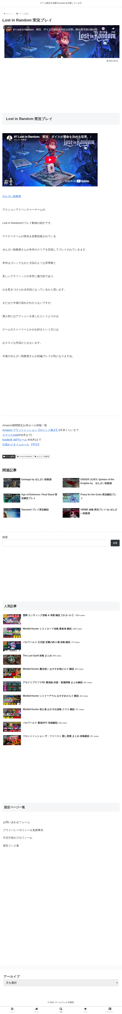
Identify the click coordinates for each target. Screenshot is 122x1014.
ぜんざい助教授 (11, 196)
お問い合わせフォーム (16, 822)
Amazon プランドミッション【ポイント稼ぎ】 (30, 430)
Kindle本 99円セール (14, 439)
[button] (112, 543)
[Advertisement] (61, 85)
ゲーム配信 (10, 457)
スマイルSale (10, 434)
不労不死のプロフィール (17, 837)
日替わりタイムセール (15, 444)
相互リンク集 (11, 845)
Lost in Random (25, 457)
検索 (5, 537)
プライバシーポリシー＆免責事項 (23, 830)
